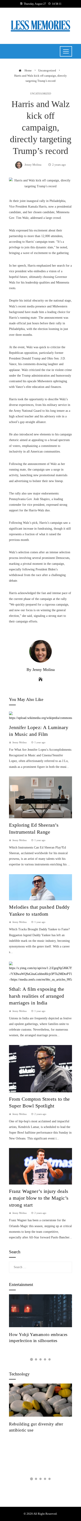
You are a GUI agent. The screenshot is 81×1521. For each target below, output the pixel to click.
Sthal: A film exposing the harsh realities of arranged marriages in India (36, 996)
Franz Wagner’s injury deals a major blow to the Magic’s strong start (39, 1198)
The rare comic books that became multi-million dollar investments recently (40, 1340)
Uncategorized (40, 93)
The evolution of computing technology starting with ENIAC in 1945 (39, 1430)
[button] (31, 1359)
